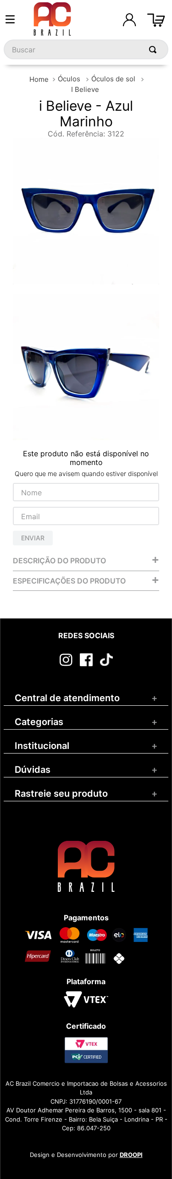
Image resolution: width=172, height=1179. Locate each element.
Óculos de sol (113, 78)
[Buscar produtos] (154, 49)
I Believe (85, 89)
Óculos (69, 78)
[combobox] (86, 49)
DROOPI (131, 1154)
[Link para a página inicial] (39, 79)
